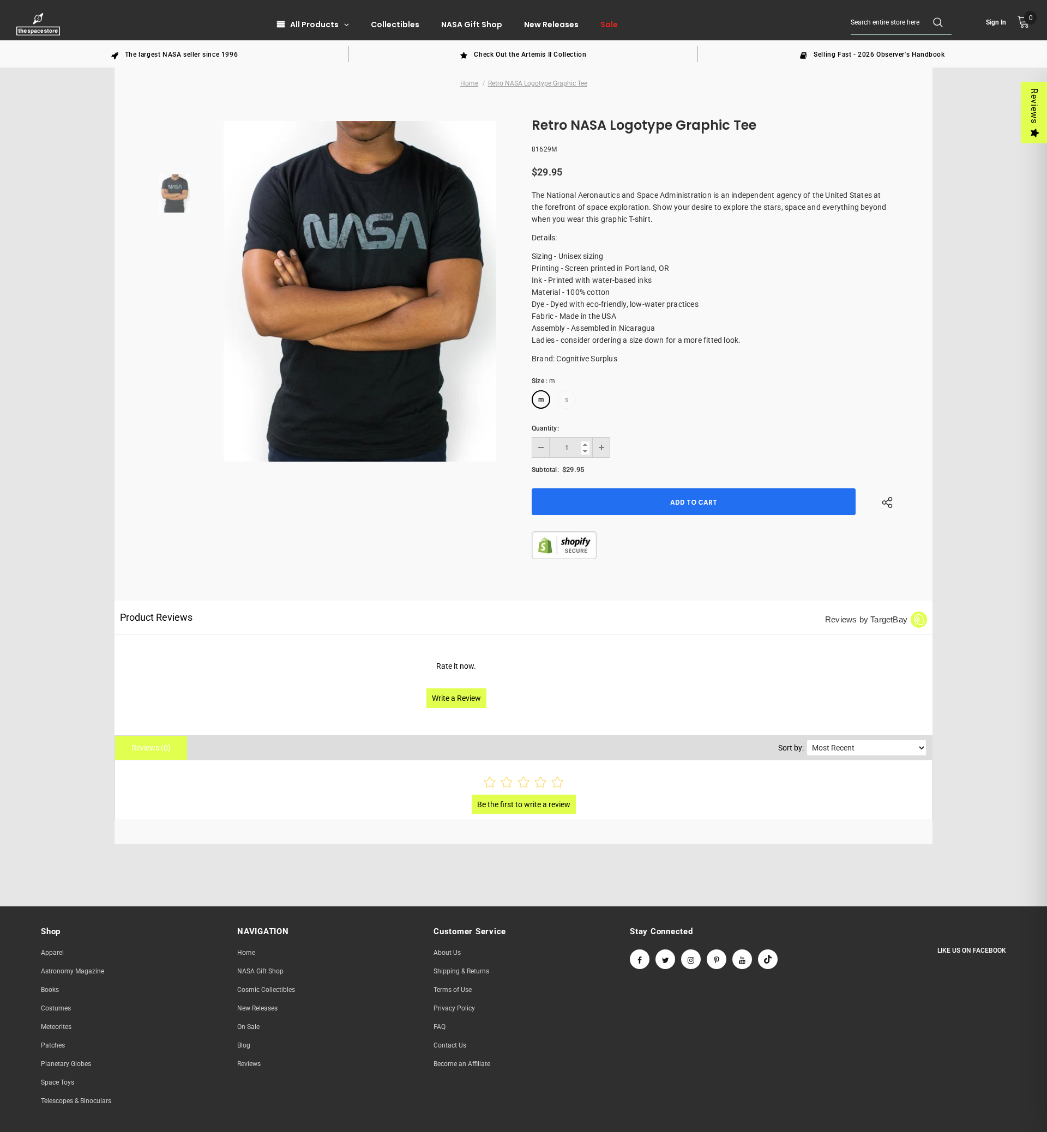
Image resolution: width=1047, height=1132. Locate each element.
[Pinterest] (716, 959)
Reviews (1034, 106)
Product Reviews (156, 617)
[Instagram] (691, 959)
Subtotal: (545, 470)
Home (469, 83)
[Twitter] (665, 959)
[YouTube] (742, 959)
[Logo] (39, 24)
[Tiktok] (768, 959)
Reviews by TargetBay (866, 619)
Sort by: (791, 747)
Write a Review (456, 698)
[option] (174, 54)
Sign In (996, 22)
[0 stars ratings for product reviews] (523, 783)
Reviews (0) (151, 747)
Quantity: (545, 428)
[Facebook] (639, 959)
